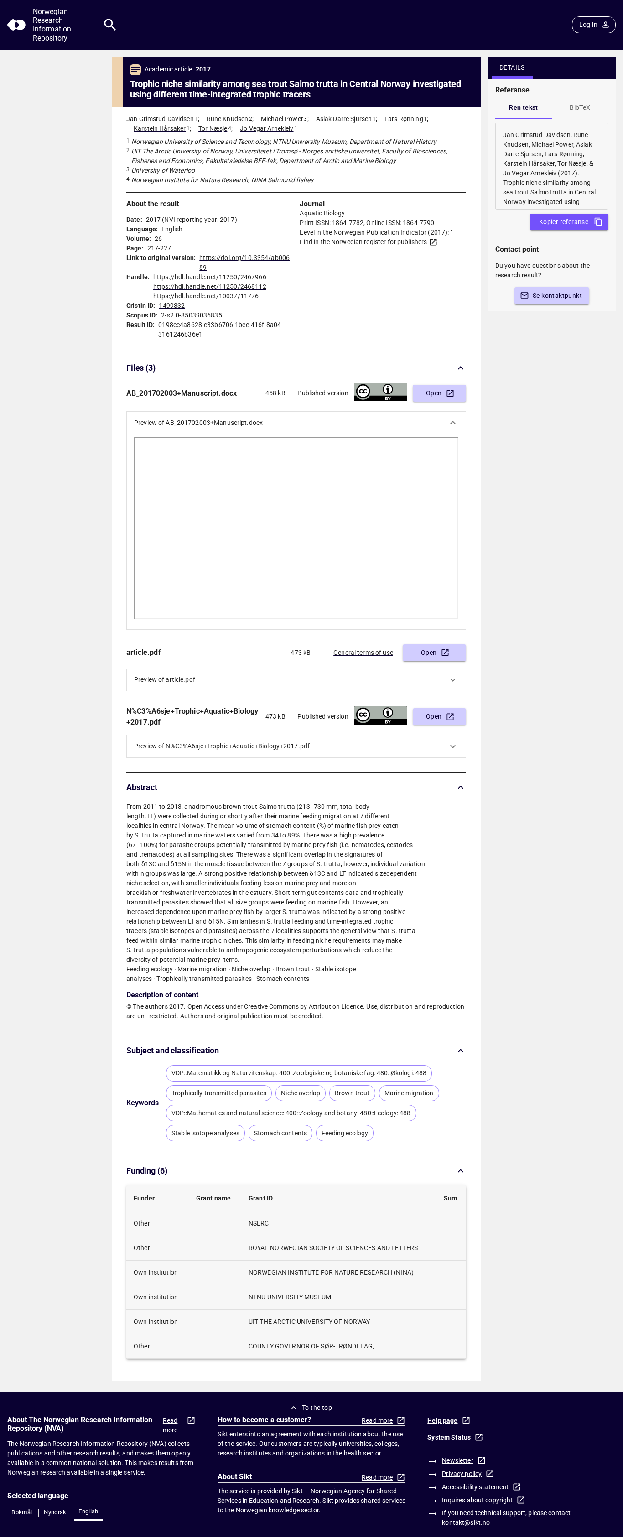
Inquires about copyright (477, 1500)
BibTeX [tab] (580, 107)
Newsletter (457, 1460)
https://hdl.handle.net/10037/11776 (206, 296)
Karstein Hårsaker (160, 128)
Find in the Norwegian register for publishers (363, 241)
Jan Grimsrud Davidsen (160, 119)
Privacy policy (462, 1473)
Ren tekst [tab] (523, 107)
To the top (317, 1407)
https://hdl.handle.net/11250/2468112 (209, 286)
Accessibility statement (475, 1487)
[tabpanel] (551, 166)
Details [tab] (512, 67)
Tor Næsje (212, 128)
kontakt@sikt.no (466, 1522)
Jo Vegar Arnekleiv (266, 128)
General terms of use (363, 652)
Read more (170, 1425)
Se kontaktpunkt (557, 295)
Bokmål (21, 1512)
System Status (449, 1437)
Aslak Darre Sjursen (344, 119)
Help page (442, 1420)
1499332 (172, 305)
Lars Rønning (403, 119)
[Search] (110, 25)
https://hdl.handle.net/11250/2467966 (209, 277)
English (88, 1511)
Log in (588, 24)
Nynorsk (55, 1512)
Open (434, 393)
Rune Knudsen (228, 119)
